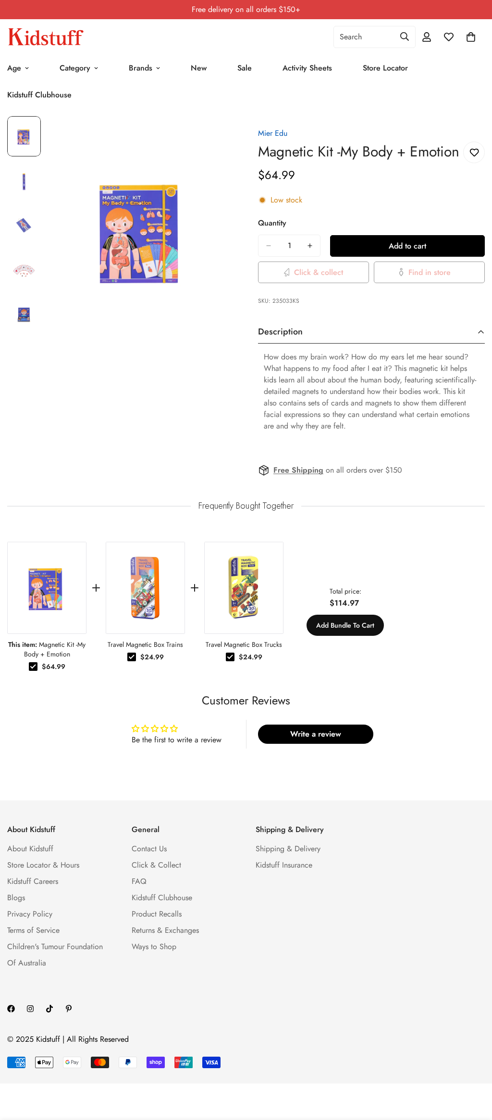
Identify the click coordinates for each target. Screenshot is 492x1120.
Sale (244, 67)
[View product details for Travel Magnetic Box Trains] (145, 588)
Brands (140, 67)
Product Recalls (157, 913)
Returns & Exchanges (165, 930)
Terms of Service (33, 930)
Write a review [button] (315, 733)
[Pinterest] (69, 1009)
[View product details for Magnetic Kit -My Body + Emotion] (46, 588)
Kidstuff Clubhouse (162, 897)
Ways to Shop (154, 946)
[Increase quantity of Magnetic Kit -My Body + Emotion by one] (310, 245)
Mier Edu (272, 133)
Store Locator (385, 67)
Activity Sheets (307, 67)
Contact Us (149, 848)
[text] (246, 506)
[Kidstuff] (45, 37)
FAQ (139, 881)
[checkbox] (33, 666)
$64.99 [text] (53, 666)
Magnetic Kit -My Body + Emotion (47, 649)
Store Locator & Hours (43, 864)
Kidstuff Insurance (284, 864)
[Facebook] (11, 1009)
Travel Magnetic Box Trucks (244, 644)
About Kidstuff (30, 848)
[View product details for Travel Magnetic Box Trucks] (243, 588)
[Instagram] (30, 1009)
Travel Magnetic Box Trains (145, 644)
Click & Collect (156, 864)
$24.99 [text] (152, 657)
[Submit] (405, 36)
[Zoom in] (213, 136)
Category (75, 67)
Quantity (272, 222)
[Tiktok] (49, 1009)
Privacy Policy (29, 913)
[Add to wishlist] (474, 152)
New (199, 67)
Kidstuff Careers (32, 881)
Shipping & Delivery (288, 848)
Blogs (16, 897)
